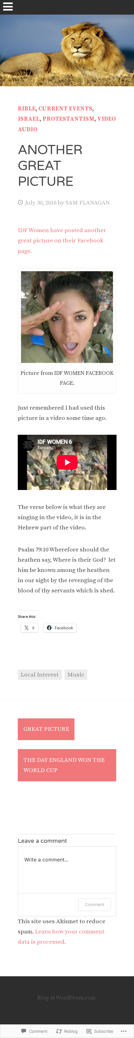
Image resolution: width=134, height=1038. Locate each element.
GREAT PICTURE (46, 729)
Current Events (65, 108)
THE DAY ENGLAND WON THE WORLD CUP (64, 765)
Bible (27, 108)
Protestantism (68, 119)
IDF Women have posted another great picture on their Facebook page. (62, 240)
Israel (29, 119)
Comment (94, 904)
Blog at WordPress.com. (67, 998)
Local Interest (40, 674)
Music (76, 674)
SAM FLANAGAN (87, 202)
